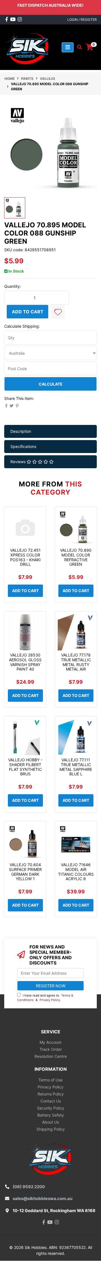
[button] (58, 312)
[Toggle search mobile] (78, 47)
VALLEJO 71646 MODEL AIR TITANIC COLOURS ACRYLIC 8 (76, 871)
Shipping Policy (50, 1129)
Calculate (51, 384)
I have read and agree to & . (45, 997)
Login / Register (82, 19)
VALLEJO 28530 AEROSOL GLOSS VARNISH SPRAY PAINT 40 (25, 662)
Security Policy (50, 1108)
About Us (50, 1122)
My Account (50, 1042)
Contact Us (50, 1101)
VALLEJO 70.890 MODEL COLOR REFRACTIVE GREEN (75, 557)
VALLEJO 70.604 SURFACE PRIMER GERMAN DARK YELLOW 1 (25, 871)
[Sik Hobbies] (28, 46)
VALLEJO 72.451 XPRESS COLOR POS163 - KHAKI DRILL (25, 557)
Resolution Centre (51, 1056)
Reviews (18, 461)
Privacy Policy (50, 1000)
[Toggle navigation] (68, 47)
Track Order (51, 1049)
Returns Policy (51, 1094)
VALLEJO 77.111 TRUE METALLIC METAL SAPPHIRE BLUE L (75, 766)
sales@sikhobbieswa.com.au (42, 1198)
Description (20, 431)
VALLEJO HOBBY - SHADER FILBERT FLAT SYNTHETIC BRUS (25, 766)
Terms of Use (50, 1079)
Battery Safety (50, 1115)
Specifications (23, 446)
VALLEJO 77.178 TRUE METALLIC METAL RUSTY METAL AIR (76, 662)
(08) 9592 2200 (29, 1186)
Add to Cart (27, 311)
